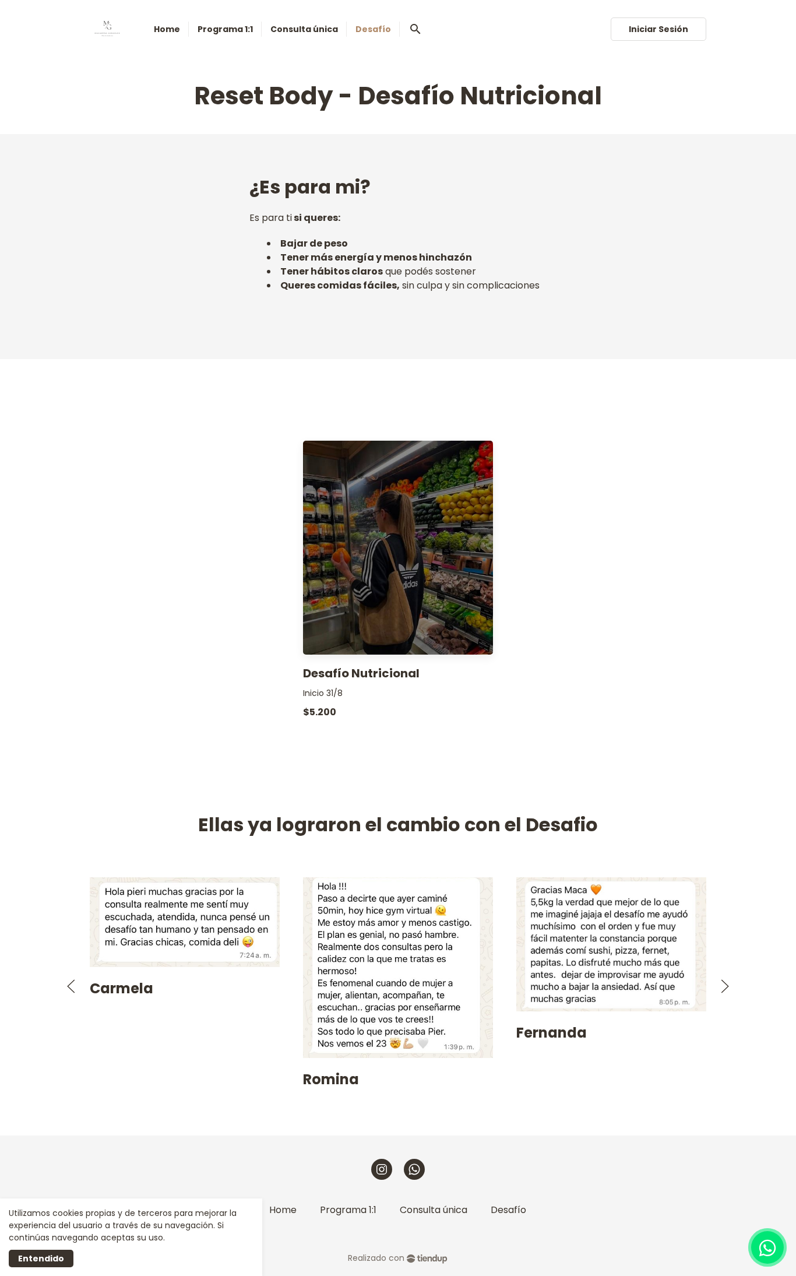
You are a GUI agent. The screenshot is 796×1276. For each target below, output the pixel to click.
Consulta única (433, 1210)
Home (283, 1210)
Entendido (41, 1258)
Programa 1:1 (348, 1210)
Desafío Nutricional (361, 673)
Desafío (508, 1210)
